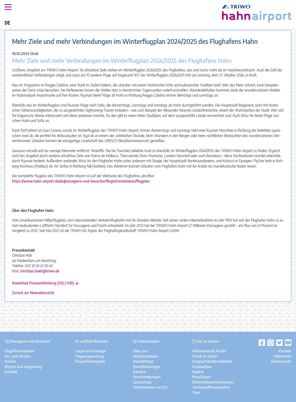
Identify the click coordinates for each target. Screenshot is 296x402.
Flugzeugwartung (89, 356)
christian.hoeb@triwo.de (39, 271)
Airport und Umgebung (23, 366)
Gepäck (198, 371)
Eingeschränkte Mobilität (212, 361)
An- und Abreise (18, 356)
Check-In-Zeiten (205, 356)
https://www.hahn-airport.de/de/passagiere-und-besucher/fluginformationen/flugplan (81, 181)
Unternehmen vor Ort (150, 387)
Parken (10, 361)
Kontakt (11, 371)
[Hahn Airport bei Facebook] (262, 342)
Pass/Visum (201, 377)
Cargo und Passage (90, 351)
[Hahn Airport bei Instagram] (269, 342)
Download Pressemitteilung (43, 283)
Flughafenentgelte (90, 361)
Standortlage (143, 361)
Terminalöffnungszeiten (211, 387)
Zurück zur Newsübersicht (33, 292)
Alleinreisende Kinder (209, 351)
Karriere (139, 371)
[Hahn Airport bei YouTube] (287, 342)
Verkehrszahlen (145, 356)
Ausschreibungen (147, 377)
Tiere (196, 392)
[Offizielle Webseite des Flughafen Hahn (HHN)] (256, 21)
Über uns (140, 351)
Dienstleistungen (146, 366)
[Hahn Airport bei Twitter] (278, 342)
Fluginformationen (19, 351)
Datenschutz (281, 361)
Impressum (282, 356)
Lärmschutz (142, 382)
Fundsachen (202, 366)
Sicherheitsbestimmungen (213, 382)
